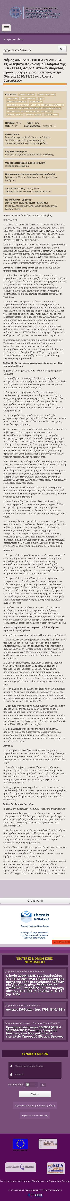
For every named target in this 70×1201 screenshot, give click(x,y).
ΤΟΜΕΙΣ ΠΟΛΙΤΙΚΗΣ (47, 94)
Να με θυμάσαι (16, 1084)
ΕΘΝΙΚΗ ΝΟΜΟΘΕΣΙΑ (17, 101)
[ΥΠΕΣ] (20, 1167)
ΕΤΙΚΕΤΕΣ (10, 94)
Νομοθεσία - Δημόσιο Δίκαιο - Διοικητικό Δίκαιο (27, 1023)
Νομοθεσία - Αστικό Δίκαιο (18, 1005)
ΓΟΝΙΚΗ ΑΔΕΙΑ (51, 114)
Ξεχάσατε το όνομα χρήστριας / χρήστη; (35, 1105)
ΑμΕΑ (41, 98)
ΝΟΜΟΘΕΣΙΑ (36, 101)
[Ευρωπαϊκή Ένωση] (20, 1145)
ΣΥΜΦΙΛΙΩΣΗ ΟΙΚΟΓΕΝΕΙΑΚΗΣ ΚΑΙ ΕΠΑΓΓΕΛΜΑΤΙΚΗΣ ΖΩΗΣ (34, 108)
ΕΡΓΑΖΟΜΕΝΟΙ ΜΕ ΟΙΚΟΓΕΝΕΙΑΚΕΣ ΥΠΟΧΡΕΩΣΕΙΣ (29, 111)
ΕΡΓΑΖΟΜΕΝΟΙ (28, 98)
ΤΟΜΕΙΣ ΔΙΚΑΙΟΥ (26, 94)
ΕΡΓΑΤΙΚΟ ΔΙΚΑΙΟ (15, 114)
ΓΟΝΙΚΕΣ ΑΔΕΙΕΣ (33, 114)
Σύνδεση (35, 1094)
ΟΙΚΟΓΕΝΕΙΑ (12, 98)
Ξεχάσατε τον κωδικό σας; (35, 1115)
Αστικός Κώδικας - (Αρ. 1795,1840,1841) (35, 1009)
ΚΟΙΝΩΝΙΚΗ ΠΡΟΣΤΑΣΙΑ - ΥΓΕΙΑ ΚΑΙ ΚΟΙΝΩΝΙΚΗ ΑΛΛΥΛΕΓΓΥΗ (35, 105)
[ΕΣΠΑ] (56, 1168)
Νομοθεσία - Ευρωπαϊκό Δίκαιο (20, 971)
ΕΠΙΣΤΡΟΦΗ (36, 900)
